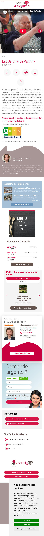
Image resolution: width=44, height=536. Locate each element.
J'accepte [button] (26, 520)
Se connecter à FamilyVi (21, 476)
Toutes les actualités (22, 204)
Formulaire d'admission (17, 423)
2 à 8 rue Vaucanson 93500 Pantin (29, 336)
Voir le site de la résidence (23, 308)
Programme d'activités (15, 444)
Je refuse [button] (26, 524)
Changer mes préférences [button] (26, 529)
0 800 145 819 (12, 378)
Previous (6, 31)
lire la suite (12, 173)
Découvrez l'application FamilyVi (21, 472)
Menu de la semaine (14, 449)
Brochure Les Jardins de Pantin (20, 419)
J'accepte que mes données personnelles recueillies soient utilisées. (18, 396)
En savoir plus (10, 398)
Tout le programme (22, 264)
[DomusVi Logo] (22, 2)
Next (40, 31)
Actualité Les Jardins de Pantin (18, 439)
